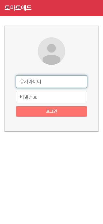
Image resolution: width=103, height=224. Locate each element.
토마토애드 (18, 8)
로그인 (51, 111)
